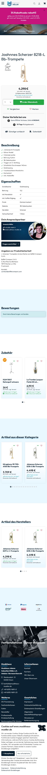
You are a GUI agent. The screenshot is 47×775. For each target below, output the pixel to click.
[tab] (22, 402)
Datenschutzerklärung (18, 768)
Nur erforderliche (24, 753)
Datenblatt (37, 131)
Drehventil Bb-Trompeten (27, 31)
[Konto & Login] (39, 3)
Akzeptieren (8, 753)
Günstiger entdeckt (16, 131)
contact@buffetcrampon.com (11, 271)
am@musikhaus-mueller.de (12, 230)
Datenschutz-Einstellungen (10, 770)
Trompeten (12, 31)
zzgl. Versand (12, 389)
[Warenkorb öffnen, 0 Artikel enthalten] (45, 3)
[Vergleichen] (15, 361)
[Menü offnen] (2, 3)
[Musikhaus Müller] (13, 4)
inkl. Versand (26, 91)
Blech (5, 31)
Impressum (5, 768)
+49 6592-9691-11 (10, 227)
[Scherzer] (7, 66)
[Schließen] (44, 10)
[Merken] (18, 361)
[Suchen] (34, 3)
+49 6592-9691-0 (10, 689)
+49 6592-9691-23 (10, 692)
